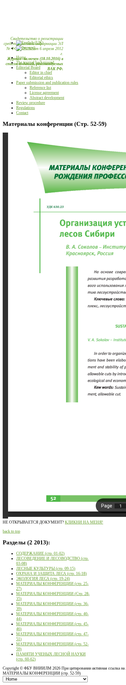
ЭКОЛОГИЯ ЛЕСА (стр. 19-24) (43, 578)
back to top (11, 531)
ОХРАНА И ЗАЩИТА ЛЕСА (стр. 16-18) (51, 573)
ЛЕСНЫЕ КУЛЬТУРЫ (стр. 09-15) (45, 568)
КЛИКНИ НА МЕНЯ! (84, 522)
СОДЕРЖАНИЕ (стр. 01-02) (40, 553)
